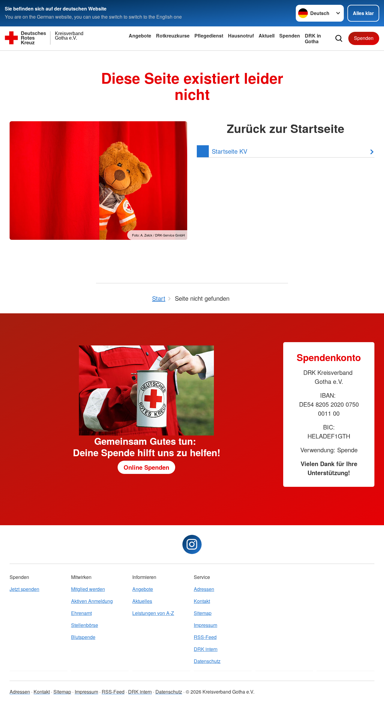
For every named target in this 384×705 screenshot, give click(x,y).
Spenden (289, 35)
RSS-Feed (205, 637)
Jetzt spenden (24, 589)
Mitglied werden (88, 589)
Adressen (204, 589)
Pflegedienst (208, 35)
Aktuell (266, 35)
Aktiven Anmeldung (92, 601)
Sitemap (203, 613)
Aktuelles (142, 601)
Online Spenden (146, 467)
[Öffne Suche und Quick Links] (339, 38)
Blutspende (83, 637)
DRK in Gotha (313, 38)
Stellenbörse (84, 625)
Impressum (205, 625)
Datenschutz (207, 661)
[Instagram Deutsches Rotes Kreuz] (192, 544)
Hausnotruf (241, 35)
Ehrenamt (81, 613)
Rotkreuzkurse (173, 35)
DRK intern (206, 649)
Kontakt (202, 601)
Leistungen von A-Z (153, 613)
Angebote (140, 35)
